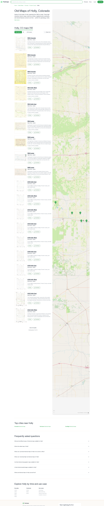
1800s (27, 493)
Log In (95, 1)
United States (20, 5)
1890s (15, 496)
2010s (15, 491)
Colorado (26, 5)
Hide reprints (18, 32)
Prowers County (33, 5)
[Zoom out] (54, 413)
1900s (27, 491)
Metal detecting (42, 491)
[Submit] (11, 2)
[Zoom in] (54, 411)
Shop (90, 1)
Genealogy (41, 490)
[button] (80, 213)
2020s (15, 490)
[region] (71, 211)
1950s (15, 494)
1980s (15, 493)
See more (16, 20)
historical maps (19, 426)
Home (15, 5)
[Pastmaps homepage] (26, 503)
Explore (86, 1)
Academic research (42, 494)
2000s (27, 490)
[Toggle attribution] (88, 413)
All (23, 32)
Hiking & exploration (43, 493)
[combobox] (46, 1)
